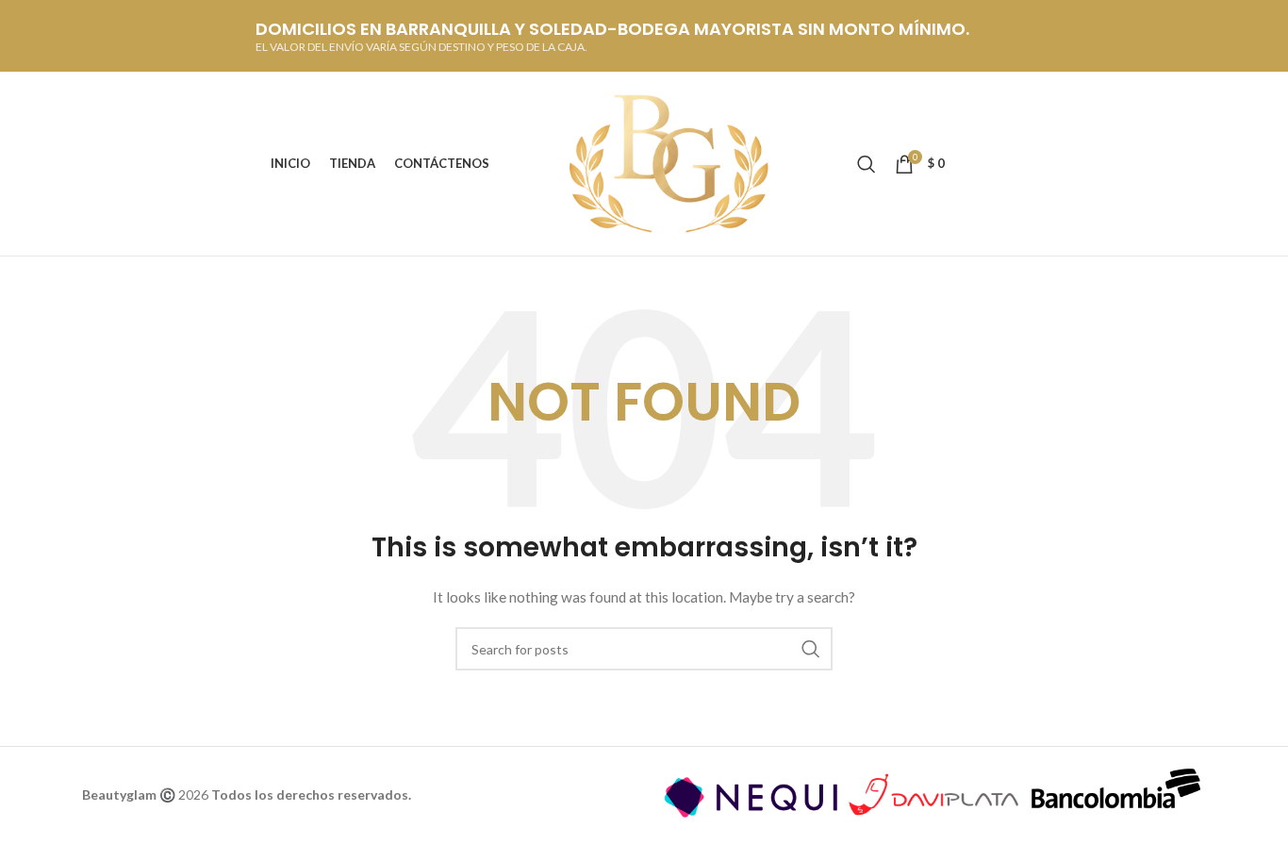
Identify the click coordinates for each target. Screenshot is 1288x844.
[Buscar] (866, 164)
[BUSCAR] (811, 648)
